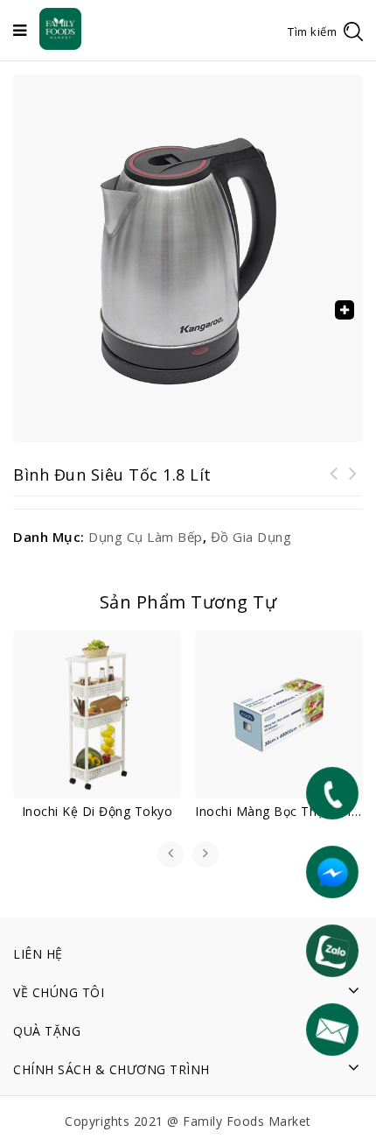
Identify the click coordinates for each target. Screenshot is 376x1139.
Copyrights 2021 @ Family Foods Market (188, 1121)
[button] (344, 310)
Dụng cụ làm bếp (145, 536)
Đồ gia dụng (251, 536)
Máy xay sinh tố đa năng (334, 484)
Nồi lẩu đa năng (353, 484)
